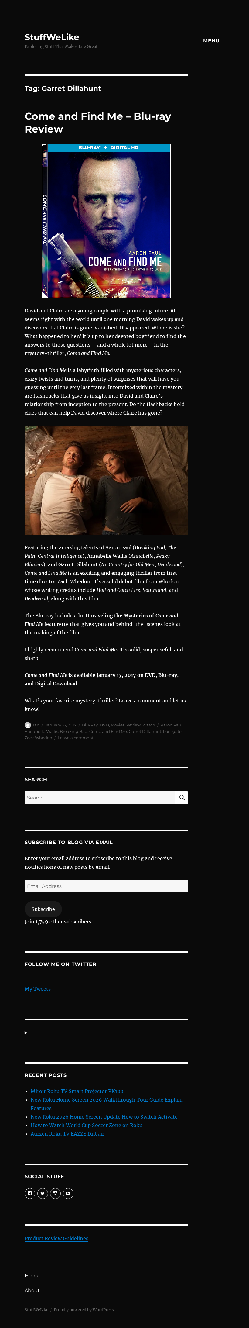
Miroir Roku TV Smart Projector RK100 (77, 1091)
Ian (36, 725)
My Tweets (38, 989)
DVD (104, 725)
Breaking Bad (73, 731)
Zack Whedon (38, 737)
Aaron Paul (171, 725)
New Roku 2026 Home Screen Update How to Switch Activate (104, 1117)
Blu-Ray (90, 725)
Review (133, 725)
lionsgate (172, 731)
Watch (148, 725)
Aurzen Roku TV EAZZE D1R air (67, 1134)
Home (32, 1275)
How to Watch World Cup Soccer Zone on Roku (86, 1125)
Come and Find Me (108, 731)
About (32, 1290)
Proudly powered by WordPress (84, 1309)
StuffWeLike (52, 37)
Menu (211, 40)
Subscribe (43, 909)
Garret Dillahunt (145, 731)
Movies (117, 725)
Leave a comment (76, 737)
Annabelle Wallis (41, 731)
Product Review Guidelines (56, 1238)
